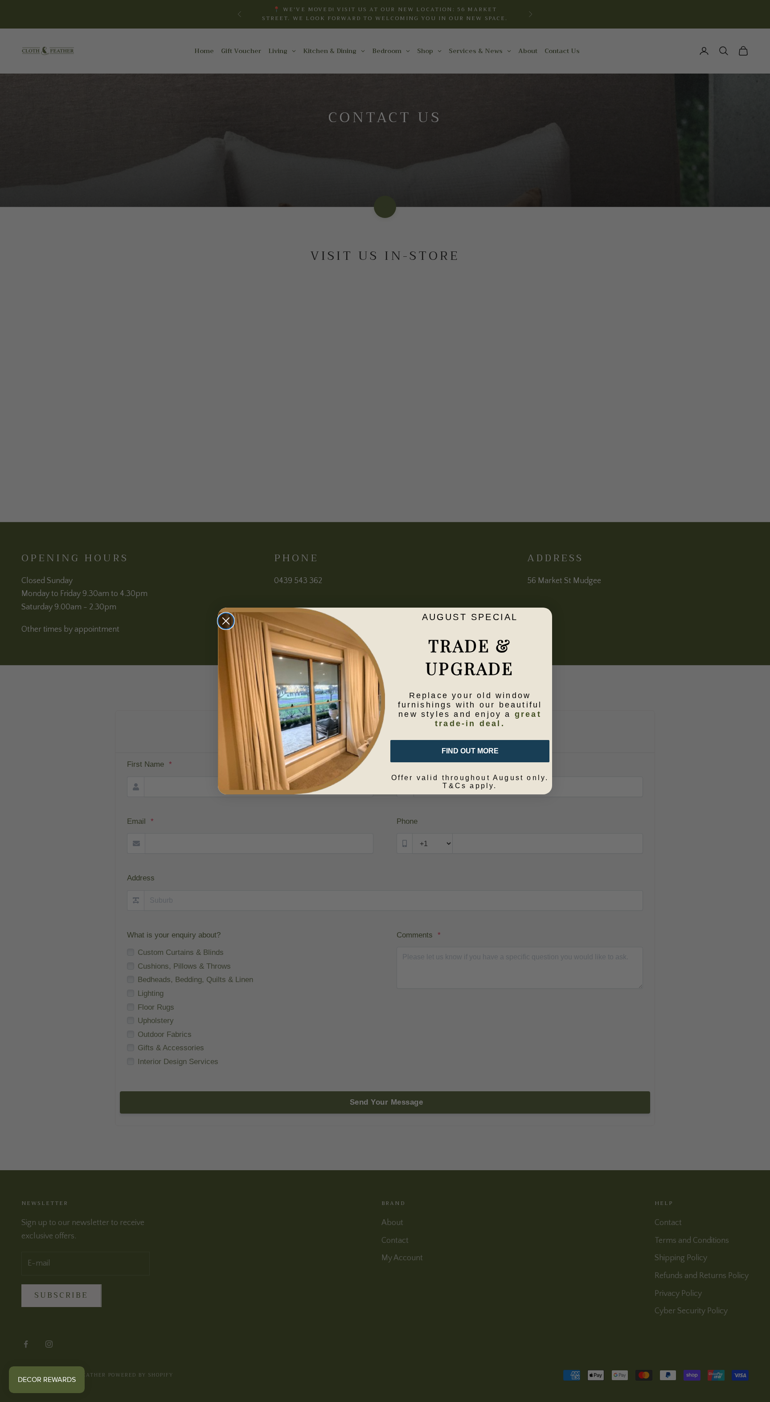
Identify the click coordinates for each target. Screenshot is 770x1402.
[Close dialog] (226, 621)
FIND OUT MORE (470, 751)
